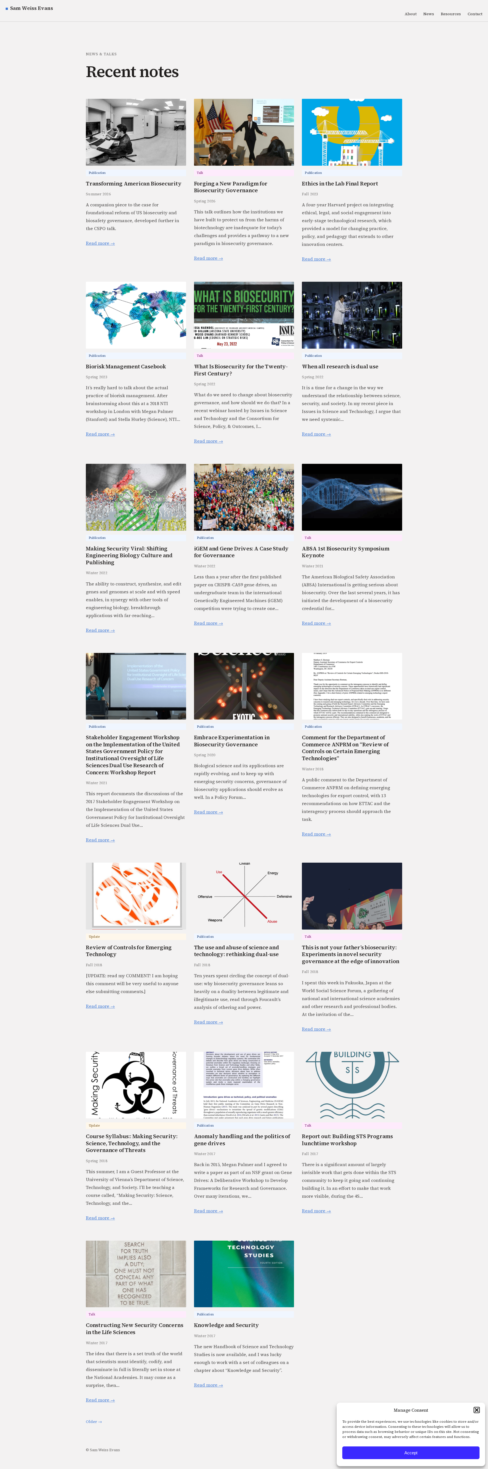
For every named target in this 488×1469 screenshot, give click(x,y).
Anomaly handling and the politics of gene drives (242, 1140)
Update (94, 937)
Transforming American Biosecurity (134, 183)
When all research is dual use (340, 366)
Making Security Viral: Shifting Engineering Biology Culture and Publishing (129, 555)
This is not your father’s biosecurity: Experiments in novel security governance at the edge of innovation (350, 954)
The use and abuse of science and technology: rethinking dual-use (236, 951)
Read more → (100, 243)
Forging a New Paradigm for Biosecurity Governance (230, 187)
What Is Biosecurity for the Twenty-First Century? (241, 370)
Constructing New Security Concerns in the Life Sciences (134, 1328)
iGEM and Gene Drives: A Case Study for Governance (241, 552)
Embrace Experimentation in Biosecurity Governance (232, 741)
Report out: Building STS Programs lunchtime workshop (347, 1140)
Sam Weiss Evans (31, 8)
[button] (477, 1410)
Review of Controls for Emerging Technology (129, 951)
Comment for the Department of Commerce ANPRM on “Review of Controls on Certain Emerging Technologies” (345, 748)
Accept (410, 1452)
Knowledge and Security (226, 1325)
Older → (94, 1421)
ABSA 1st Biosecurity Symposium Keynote (345, 552)
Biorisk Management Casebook (126, 366)
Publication (97, 173)
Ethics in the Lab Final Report (340, 183)
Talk (200, 173)
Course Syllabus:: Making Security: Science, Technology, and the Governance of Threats (132, 1143)
